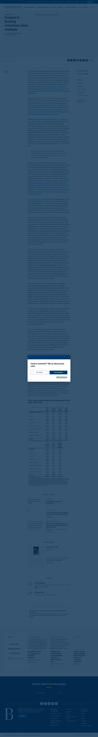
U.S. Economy (80, 92)
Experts (30, 1)
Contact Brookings (71, 721)
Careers (68, 714)
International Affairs (30, 7)
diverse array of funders (47, 613)
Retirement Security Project (41, 586)
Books (82, 718)
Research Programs (44, 1)
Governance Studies (56, 713)
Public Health (80, 86)
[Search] (92, 7)
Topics (80, 7)
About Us (82, 1)
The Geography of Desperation (39, 199)
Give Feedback (58, 372)
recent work (33, 163)
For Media (76, 1)
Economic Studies (47, 584)
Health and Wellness (71, 7)
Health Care (80, 83)
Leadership (69, 711)
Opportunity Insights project (36, 288)
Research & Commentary (57, 1)
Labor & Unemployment (82, 95)
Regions (85, 7)
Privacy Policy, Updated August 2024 (13, 735)
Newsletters (69, 1)
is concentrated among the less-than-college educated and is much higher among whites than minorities (48, 122)
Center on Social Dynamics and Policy (61, 584)
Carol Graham (9, 33)
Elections (60, 7)
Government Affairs (86, 725)
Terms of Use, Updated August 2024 (32, 735)
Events (36, 1)
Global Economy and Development (82, 101)
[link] (14, 644)
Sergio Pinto (18, 33)
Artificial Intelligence (43, 7)
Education (54, 7)
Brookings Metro (55, 725)
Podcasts (83, 721)
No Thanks (39, 372)
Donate (90, 1)
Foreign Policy (54, 718)
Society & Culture (81, 89)
